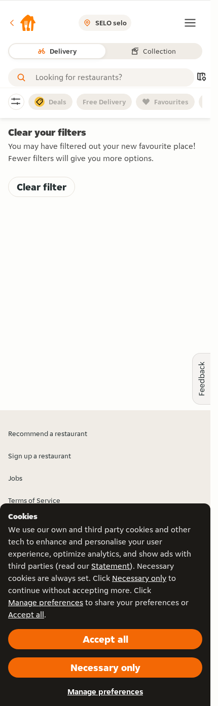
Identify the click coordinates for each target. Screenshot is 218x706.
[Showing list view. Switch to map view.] (201, 77)
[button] (22, 23)
